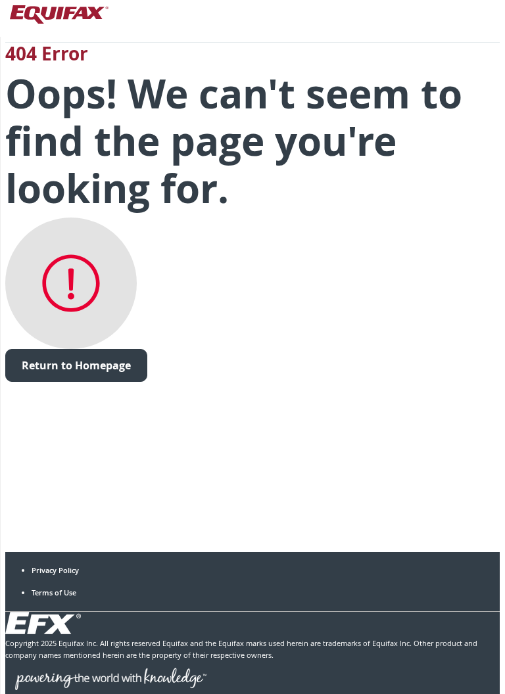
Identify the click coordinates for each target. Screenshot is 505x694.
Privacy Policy (55, 570)
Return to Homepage (76, 365)
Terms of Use (54, 592)
